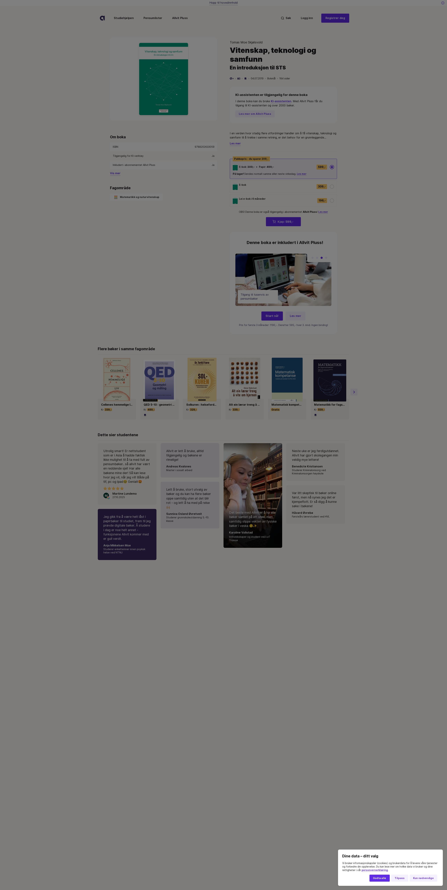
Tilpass (400, 878)
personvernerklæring (375, 870)
